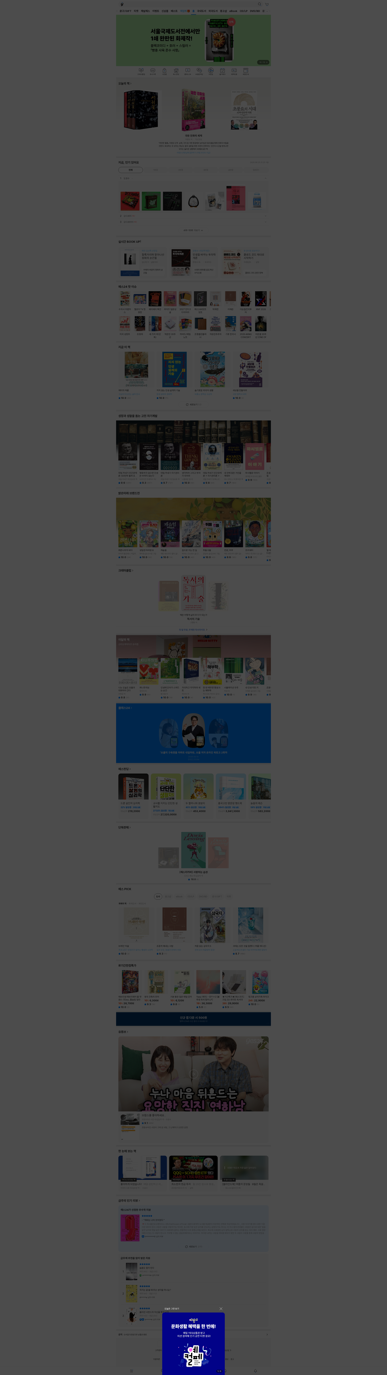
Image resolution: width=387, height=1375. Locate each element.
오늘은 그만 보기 (171, 1308)
